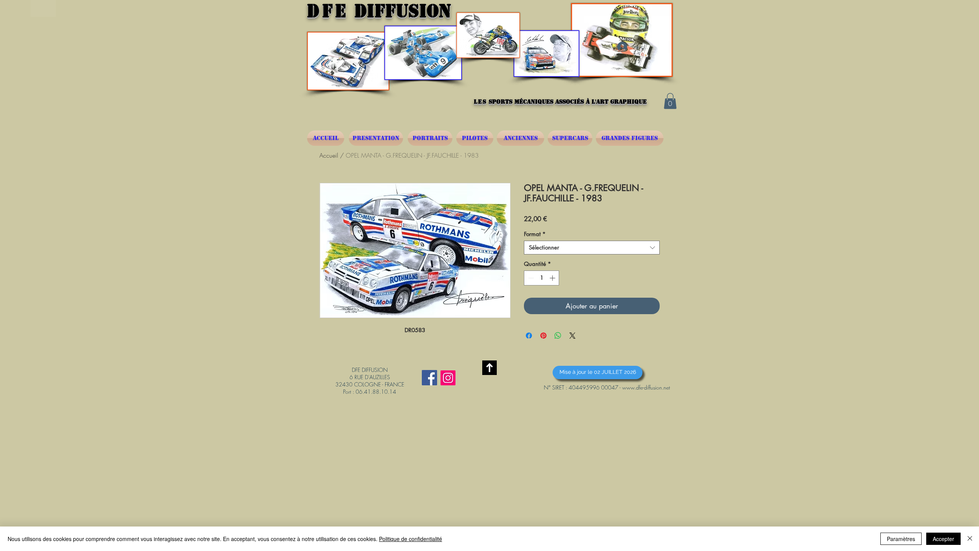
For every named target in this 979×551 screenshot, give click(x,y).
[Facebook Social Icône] (429, 377)
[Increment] (553, 278)
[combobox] (592, 247)
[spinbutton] (541, 278)
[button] (670, 101)
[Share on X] (572, 335)
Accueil (328, 155)
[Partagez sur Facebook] (528, 335)
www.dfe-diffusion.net (646, 387)
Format (535, 234)
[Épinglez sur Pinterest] (543, 335)
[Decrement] (530, 278)
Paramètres (901, 539)
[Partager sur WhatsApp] (558, 335)
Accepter (943, 539)
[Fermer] (969, 539)
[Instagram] (448, 377)
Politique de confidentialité (410, 539)
